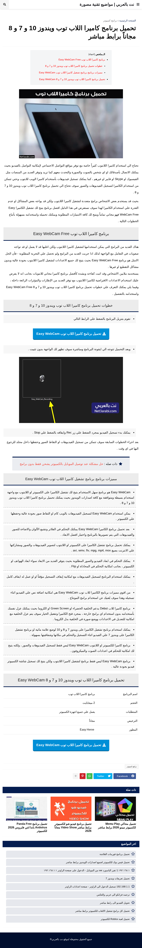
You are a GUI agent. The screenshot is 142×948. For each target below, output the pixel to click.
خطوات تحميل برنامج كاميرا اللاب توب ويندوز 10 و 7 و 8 (74, 66)
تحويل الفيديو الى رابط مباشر (115, 902)
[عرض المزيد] (76, 776)
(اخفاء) (91, 54)
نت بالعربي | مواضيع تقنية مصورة (107, 4)
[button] (138, 4)
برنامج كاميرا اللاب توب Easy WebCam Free (82, 59)
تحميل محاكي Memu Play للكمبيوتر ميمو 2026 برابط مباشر (117, 825)
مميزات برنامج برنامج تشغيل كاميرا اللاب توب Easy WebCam (71, 72)
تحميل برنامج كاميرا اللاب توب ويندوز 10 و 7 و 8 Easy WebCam (72, 79)
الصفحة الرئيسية (127, 20)
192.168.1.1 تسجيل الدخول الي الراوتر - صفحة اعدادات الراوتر (97, 886)
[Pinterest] (83, 776)
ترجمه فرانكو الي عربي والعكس (113, 894)
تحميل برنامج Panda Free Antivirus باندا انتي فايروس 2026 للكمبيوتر (27, 827)
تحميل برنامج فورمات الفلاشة (115, 854)
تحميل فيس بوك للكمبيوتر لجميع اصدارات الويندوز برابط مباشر (98, 862)
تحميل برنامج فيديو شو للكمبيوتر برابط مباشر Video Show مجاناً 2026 (73, 827)
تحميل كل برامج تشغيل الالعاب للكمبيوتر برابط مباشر (102, 911)
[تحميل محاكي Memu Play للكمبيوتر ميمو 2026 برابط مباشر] (115, 809)
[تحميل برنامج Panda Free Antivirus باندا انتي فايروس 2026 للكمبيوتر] (26, 809)
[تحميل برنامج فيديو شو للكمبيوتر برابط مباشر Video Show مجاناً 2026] (71, 809)
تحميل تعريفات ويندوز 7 (118, 878)
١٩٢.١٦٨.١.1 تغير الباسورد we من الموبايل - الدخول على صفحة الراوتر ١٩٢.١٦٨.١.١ (87, 870)
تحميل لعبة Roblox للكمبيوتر (115, 919)
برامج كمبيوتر (110, 20)
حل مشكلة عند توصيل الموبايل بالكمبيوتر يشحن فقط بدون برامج (61, 464)
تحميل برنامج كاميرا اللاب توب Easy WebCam (68, 334)
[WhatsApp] (89, 776)
